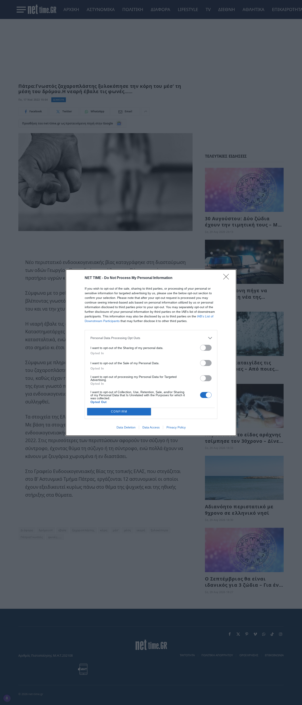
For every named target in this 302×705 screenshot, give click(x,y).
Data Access (151, 427)
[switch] (206, 348)
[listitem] (151, 338)
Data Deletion (126, 427)
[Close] (227, 278)
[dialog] (151, 353)
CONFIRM (119, 411)
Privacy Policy (176, 427)
